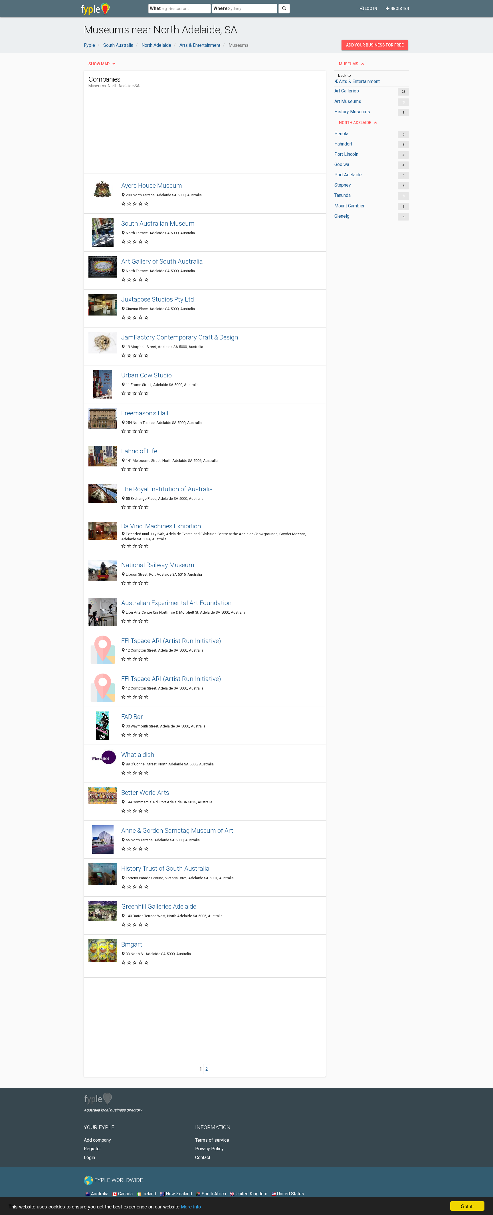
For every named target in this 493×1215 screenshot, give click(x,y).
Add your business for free (375, 45)
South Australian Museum (158, 223)
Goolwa (341, 164)
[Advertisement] (192, 133)
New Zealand (178, 1193)
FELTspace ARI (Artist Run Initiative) (171, 640)
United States (290, 1193)
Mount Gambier (349, 206)
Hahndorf (343, 144)
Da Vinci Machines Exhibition (161, 526)
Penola (341, 133)
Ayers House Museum (151, 185)
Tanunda (342, 195)
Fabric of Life (139, 451)
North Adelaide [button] (355, 122)
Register (399, 8)
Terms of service (212, 1140)
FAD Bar (132, 716)
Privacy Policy (209, 1148)
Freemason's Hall (144, 413)
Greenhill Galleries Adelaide (158, 906)
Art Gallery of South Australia (162, 261)
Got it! (467, 1206)
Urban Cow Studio (146, 375)
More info (191, 1206)
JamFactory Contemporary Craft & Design (179, 337)
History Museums (352, 111)
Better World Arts (145, 792)
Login (89, 1157)
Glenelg (341, 216)
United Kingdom (251, 1193)
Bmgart (131, 944)
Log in (370, 8)
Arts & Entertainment (359, 81)
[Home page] (95, 8)
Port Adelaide (348, 174)
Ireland (148, 1193)
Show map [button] (99, 64)
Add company (97, 1140)
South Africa (213, 1193)
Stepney (342, 185)
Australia (99, 1193)
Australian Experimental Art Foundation (176, 603)
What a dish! (138, 754)
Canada (125, 1193)
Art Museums (347, 101)
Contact (202, 1157)
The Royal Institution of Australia (167, 489)
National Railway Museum (157, 565)
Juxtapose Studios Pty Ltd (157, 299)
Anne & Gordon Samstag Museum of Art (177, 830)
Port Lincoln (346, 154)
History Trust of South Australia (165, 868)
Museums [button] (348, 64)
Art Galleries (346, 91)
